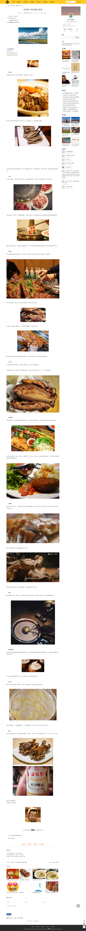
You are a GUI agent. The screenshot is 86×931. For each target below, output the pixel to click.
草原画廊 (32, 1)
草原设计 (19, 1)
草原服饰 (45, 1)
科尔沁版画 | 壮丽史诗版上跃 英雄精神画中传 (72, 97)
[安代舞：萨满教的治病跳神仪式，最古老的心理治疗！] (75, 120)
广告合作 (47, 926)
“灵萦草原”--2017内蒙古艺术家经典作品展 (18, 862)
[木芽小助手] (78, 906)
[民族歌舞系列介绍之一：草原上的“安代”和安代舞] (66, 120)
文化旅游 (26, 1)
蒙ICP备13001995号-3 (43, 929)
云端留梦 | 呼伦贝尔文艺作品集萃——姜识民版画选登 (74, 107)
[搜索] (74, 2)
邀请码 (33, 926)
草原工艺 (39, 1)
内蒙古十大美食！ (55, 862)
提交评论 (9, 914)
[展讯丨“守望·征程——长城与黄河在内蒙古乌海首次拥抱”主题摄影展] (66, 54)
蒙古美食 (12, 49)
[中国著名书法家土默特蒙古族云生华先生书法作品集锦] (75, 79)
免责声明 (52, 926)
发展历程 (42, 926)
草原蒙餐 (17, 5)
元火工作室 (21, 13)
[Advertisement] (32, 159)
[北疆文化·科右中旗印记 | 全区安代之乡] (66, 140)
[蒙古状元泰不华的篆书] (75, 67)
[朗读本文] (7, 17)
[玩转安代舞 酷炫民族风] (75, 130)
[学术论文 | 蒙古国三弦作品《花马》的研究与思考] (75, 140)
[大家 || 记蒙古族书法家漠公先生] (66, 79)
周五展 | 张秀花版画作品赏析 (69, 105)
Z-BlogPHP (31, 929)
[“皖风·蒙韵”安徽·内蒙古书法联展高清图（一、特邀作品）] (75, 54)
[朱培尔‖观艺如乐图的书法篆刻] (66, 67)
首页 (13, 1)
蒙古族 (12, 254)
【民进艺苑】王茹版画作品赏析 (69, 95)
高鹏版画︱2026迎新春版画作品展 (70, 109)
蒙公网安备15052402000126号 (56, 929)
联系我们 (37, 926)
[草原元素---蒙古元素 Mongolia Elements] (6, 5)
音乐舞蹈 (52, 1)
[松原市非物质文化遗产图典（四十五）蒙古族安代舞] (66, 130)
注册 (79, 1)
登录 (77, 1)
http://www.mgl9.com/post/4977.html (18, 856)
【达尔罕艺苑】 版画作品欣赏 (69, 99)
